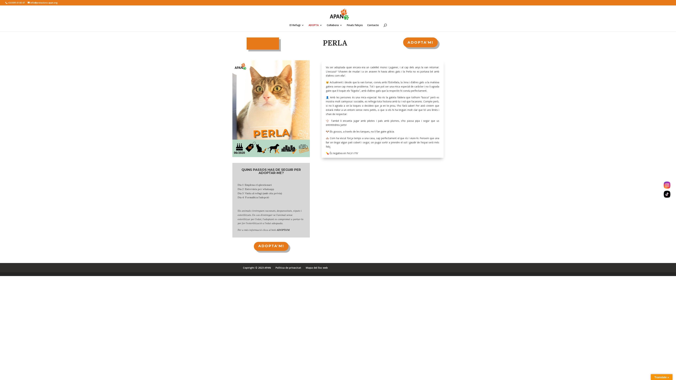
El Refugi (295, 25)
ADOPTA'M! (420, 42)
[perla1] (271, 157)
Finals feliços (355, 25)
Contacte (373, 25)
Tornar (265, 43)
